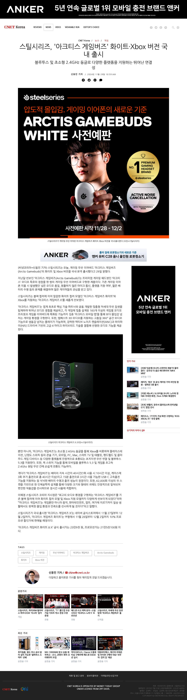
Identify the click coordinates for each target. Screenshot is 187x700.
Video (58, 27)
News (48, 27)
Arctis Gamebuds (105, 553)
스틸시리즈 (26, 553)
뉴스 (97, 41)
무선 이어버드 (59, 553)
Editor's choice (91, 27)
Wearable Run (72, 27)
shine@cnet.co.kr (79, 572)
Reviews (37, 27)
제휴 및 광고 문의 (76, 676)
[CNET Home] (16, 27)
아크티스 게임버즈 (81, 553)
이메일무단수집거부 (109, 676)
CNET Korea (84, 41)
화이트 (24, 560)
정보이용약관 (92, 676)
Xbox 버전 (39, 560)
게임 (106, 41)
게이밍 (42, 553)
